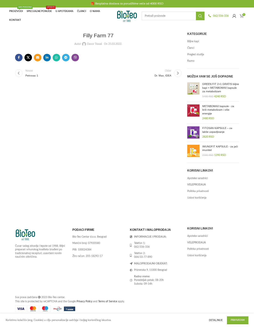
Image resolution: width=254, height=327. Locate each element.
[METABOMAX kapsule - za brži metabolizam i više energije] (193, 112)
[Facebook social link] (19, 57)
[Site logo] (127, 16)
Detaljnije (216, 320)
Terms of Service (107, 301)
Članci (190, 48)
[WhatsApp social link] (56, 57)
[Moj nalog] (234, 16)
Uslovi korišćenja (196, 197)
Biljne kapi (193, 41)
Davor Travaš (94, 44)
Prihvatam (238, 320)
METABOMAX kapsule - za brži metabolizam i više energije (218, 110)
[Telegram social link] (66, 57)
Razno (190, 61)
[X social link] (28, 57)
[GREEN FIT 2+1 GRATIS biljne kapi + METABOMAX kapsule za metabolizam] (193, 90)
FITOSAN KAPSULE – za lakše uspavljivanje (217, 130)
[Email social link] (37, 57)
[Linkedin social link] (47, 57)
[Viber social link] (75, 57)
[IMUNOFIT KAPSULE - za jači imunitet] (193, 151)
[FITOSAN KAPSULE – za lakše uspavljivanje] (193, 132)
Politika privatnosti (198, 191)
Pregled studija (195, 54)
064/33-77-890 (143, 257)
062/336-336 (220, 16)
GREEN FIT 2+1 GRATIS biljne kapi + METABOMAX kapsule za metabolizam (220, 87)
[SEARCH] (200, 16)
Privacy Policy (84, 301)
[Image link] (25, 234)
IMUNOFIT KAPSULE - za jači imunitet (220, 148)
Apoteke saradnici (197, 178)
